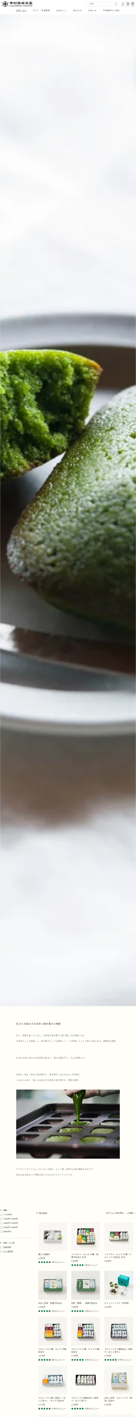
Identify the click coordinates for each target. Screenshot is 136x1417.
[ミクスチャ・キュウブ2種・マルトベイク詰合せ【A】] (118, 1236)
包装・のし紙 (8, 1242)
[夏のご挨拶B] (52, 1236)
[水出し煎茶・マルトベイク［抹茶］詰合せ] (118, 1380)
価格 (5, 1210)
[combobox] (103, 4)
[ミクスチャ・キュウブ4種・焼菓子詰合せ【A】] (85, 1236)
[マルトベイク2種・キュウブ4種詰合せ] (85, 1331)
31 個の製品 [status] (41, 1213)
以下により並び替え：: (119, 1213)
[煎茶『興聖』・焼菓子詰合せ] (85, 1285)
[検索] (116, 4)
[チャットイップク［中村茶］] (118, 1285)
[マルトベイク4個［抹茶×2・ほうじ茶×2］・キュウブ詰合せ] (52, 1380)
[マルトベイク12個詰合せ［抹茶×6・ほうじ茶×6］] (118, 1331)
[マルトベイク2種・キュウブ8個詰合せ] (52, 1331)
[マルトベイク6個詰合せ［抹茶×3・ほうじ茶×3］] (85, 1380)
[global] (133, 3)
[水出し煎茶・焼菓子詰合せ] (52, 1285)
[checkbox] (15, 1214)
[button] (21, 10)
